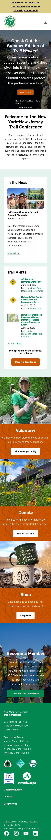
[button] (25, 69)
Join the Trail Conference (25, 693)
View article (13, 253)
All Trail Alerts (14, 343)
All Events (9, 796)
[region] (25, 69)
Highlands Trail (34, 308)
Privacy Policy (10, 821)
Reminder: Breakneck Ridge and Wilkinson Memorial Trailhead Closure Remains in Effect (31, 320)
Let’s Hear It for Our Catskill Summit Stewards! (22, 213)
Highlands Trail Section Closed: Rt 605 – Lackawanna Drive (32, 299)
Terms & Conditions (29, 821)
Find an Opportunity (25, 451)
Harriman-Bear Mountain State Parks (32, 289)
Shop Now (25, 615)
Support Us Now (25, 533)
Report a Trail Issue (25, 362)
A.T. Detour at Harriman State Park (31, 280)
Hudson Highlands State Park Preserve (31, 334)
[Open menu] (45, 22)
